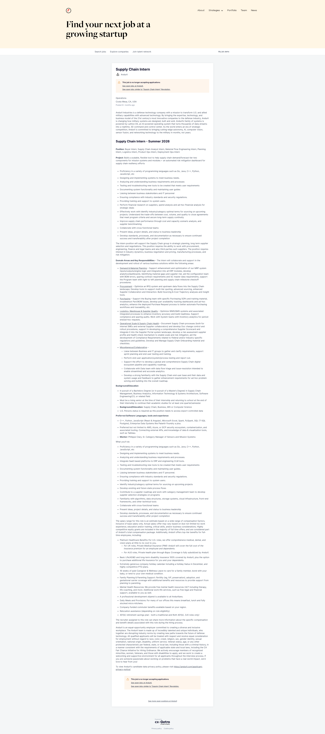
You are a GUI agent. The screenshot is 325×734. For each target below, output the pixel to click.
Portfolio (232, 10)
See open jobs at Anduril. (132, 86)
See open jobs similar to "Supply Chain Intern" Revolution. (146, 89)
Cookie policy (169, 728)
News (254, 10)
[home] (68, 10)
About (201, 10)
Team (244, 10)
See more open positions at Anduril (162, 701)
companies (119, 51)
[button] (215, 10)
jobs (100, 51)
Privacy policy (157, 728)
